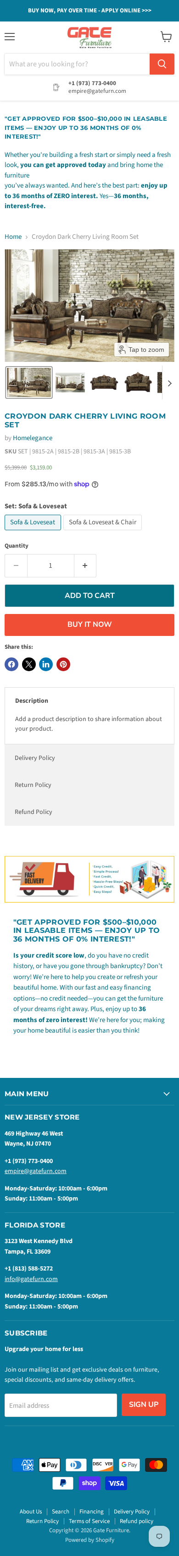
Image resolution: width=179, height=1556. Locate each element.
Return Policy (33, 785)
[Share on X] (29, 664)
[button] (29, 382)
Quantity (16, 546)
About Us (31, 1512)
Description (31, 700)
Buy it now (89, 624)
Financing (91, 1512)
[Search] (162, 64)
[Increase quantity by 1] (85, 565)
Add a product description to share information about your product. (88, 724)
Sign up (143, 1405)
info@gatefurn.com (31, 1279)
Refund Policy (33, 812)
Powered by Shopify (89, 1540)
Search (60, 1512)
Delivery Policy (35, 758)
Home (13, 237)
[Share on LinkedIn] (46, 664)
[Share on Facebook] (11, 664)
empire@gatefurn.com (36, 1171)
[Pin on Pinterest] (63, 664)
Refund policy (136, 1521)
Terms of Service (89, 1521)
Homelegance (32, 438)
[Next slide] (169, 382)
